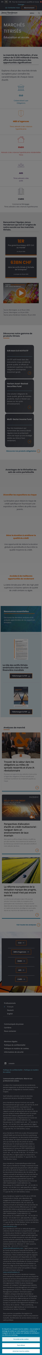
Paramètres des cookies (21, 1339)
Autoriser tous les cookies (21, 1351)
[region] (21, 1339)
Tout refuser (21, 1345)
